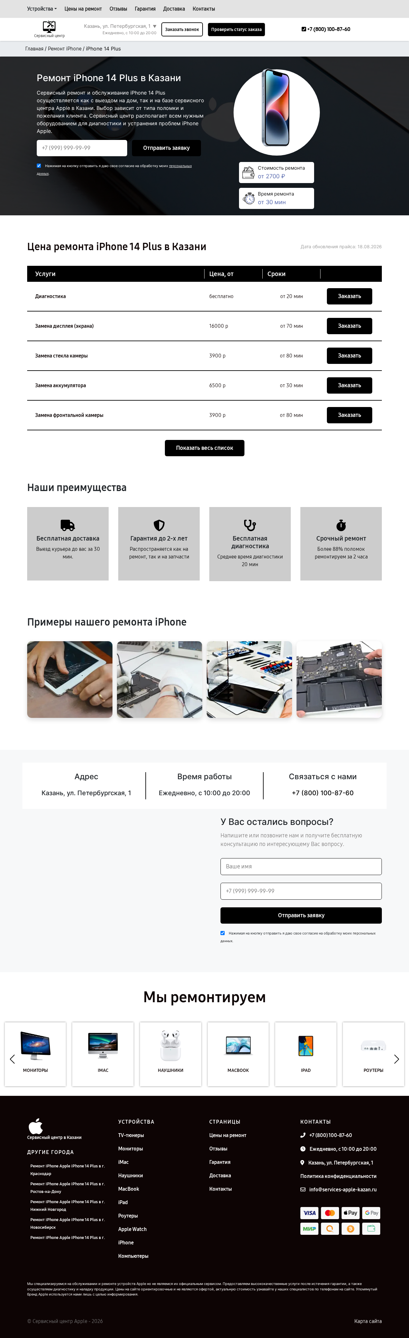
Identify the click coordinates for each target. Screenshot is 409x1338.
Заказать (349, 296)
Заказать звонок (182, 29)
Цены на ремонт (83, 9)
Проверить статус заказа (236, 29)
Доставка (174, 9)
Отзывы (118, 9)
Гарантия (145, 9)
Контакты (204, 9)
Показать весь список (204, 447)
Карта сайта (368, 1321)
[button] (12, 1059)
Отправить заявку (166, 147)
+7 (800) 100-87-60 (323, 793)
